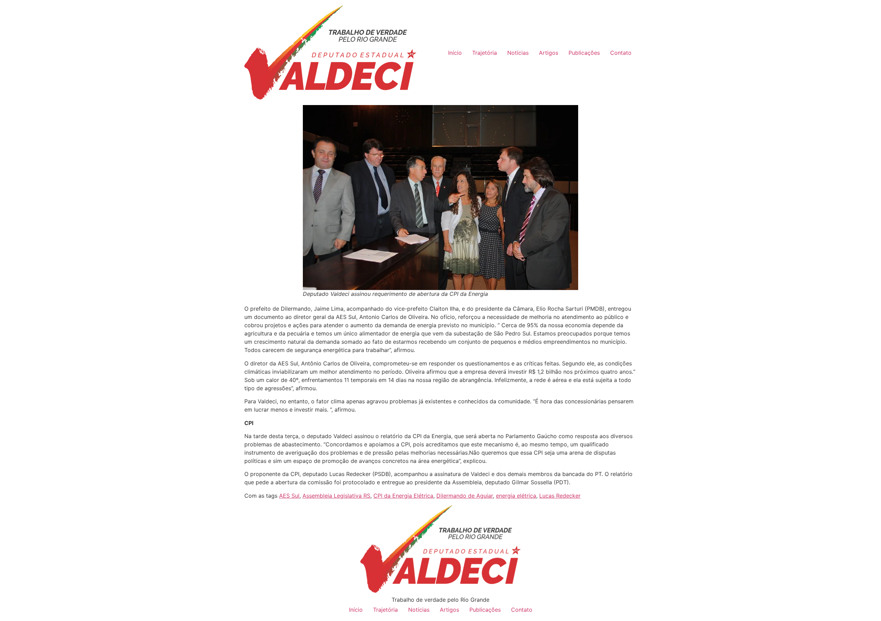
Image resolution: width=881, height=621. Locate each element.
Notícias (518, 52)
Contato (620, 52)
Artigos (548, 52)
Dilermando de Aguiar (464, 495)
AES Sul (289, 495)
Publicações (584, 52)
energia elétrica (516, 495)
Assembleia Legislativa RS (336, 495)
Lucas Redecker (560, 495)
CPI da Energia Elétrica (403, 495)
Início (455, 52)
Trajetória (484, 52)
